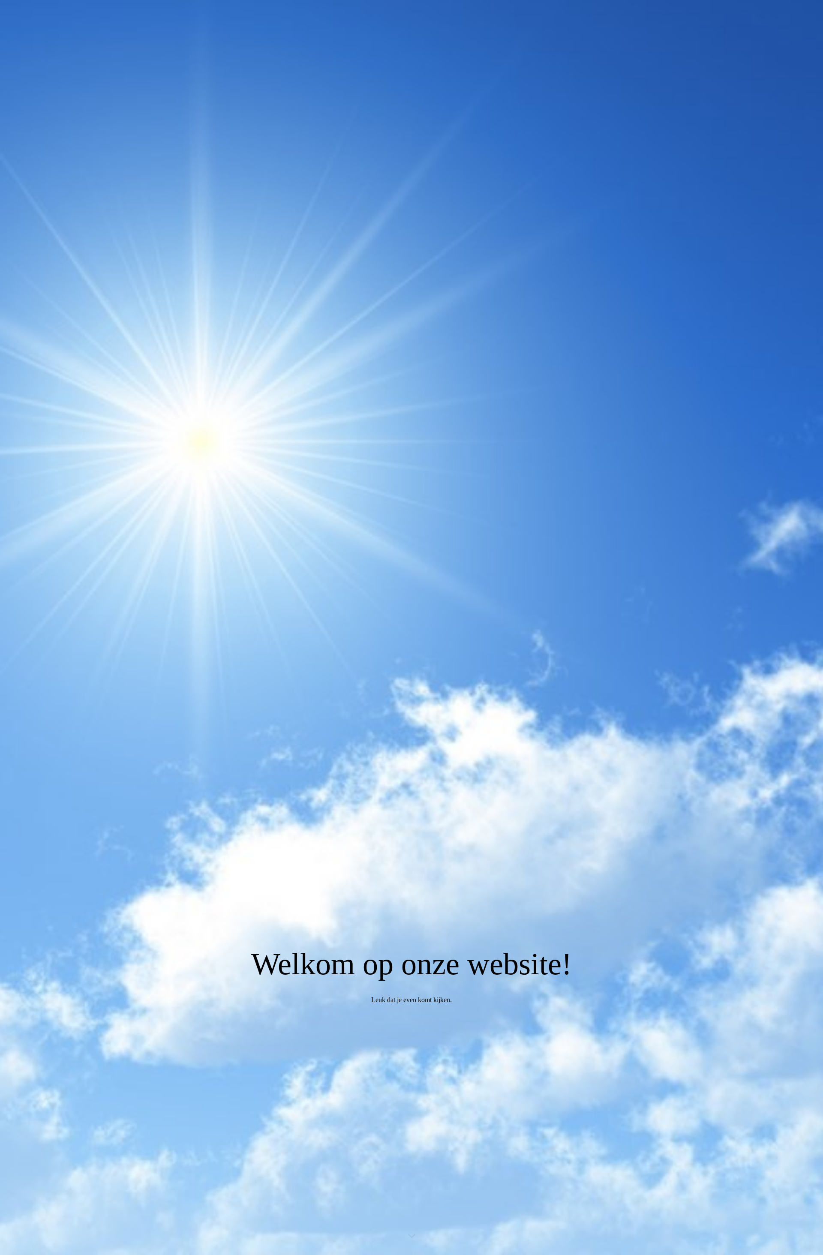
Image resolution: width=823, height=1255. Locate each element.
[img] (411, 627)
